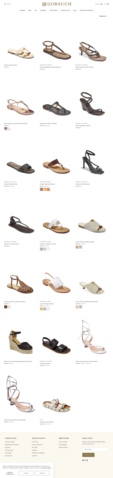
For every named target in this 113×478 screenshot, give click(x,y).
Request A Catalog (38, 453)
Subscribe (88, 455)
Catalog (34, 450)
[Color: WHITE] (9, 128)
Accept (26, 473)
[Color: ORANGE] (44, 189)
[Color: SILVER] (44, 249)
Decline (42, 473)
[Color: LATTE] (80, 247)
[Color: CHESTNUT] (5, 306)
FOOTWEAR (53, 10)
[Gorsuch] (56, 4)
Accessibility (63, 444)
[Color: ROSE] (5, 128)
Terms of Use (63, 442)
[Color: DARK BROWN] (41, 189)
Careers (34, 455)
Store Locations (37, 444)
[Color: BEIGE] (77, 247)
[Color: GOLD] (41, 249)
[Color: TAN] (48, 189)
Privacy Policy (63, 447)
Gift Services (9, 450)
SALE (75, 10)
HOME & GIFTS (65, 10)
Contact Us (8, 455)
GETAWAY (43, 10)
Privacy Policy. (46, 468)
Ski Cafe (34, 447)
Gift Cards (8, 453)
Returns (7, 447)
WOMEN (22, 10)
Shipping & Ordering (12, 444)
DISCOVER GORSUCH (86, 10)
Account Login (10, 442)
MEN (29, 10)
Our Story (35, 442)
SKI (36, 10)
